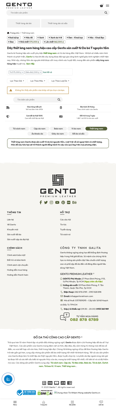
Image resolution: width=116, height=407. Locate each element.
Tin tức (63, 224)
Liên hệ (10, 219)
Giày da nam (58, 133)
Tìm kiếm (106, 13)
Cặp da (67, 362)
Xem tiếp (30, 63)
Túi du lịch (96, 362)
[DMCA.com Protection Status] (45, 392)
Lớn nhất (55, 41)
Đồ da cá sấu (78, 133)
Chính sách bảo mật (16, 255)
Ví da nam (76, 128)
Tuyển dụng (65, 229)
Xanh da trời (56, 37)
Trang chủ (14, 33)
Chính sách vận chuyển (17, 265)
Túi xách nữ (65, 234)
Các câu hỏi (65, 219)
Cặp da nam (39, 128)
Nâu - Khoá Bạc (97, 37)
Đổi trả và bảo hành (16, 260)
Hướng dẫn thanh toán (17, 274)
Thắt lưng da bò (24, 23)
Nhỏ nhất (29, 41)
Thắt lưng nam (96, 128)
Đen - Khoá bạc (75, 37)
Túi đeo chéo (77, 362)
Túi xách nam (19, 128)
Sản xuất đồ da (14, 234)
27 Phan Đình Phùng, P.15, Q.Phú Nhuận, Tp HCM (84, 280)
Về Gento (11, 224)
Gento (29, 56)
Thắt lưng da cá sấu (57, 23)
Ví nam (57, 366)
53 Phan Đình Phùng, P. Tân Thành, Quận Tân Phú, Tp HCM (83, 286)
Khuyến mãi (12, 229)
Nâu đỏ (29, 37)
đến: (32, 72)
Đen (12, 41)
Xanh (41, 37)
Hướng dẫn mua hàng (17, 269)
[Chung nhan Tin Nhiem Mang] (77, 392)
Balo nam (58, 128)
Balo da (87, 362)
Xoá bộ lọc (14, 37)
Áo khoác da (37, 133)
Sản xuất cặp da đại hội (18, 239)
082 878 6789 (81, 292)
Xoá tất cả (47, 72)
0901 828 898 (95, 292)
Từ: (15, 72)
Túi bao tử (48, 366)
